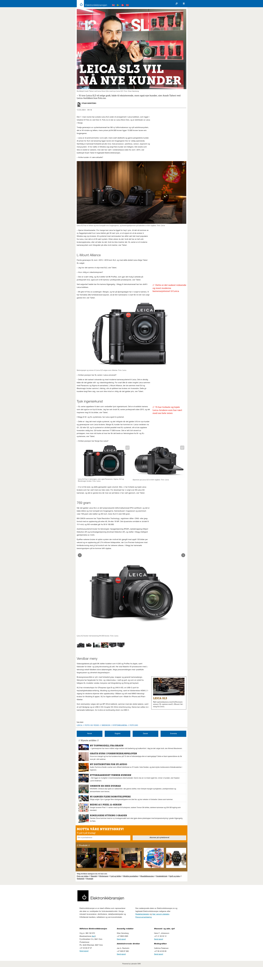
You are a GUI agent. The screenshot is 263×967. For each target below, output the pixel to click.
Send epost (84, 951)
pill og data (175, 876)
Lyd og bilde (115, 876)
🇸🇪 (118, 5)
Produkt (89, 879)
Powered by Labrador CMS (131, 964)
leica (79, 725)
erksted (81, 879)
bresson (106, 725)
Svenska (173, 734)
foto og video (92, 725)
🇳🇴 (127, 5)
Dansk (145, 734)
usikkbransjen (148, 876)
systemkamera (119, 725)
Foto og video (83, 876)
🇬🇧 (113, 5)
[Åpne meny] (183, 3)
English (117, 734)
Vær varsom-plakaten (160, 914)
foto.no (134, 725)
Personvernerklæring (143, 917)
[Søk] (176, 3)
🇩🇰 (122, 5)
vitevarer (104, 876)
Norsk (89, 734)
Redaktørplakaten (142, 914)
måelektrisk (162, 876)
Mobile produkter (130, 876)
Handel (94, 876)
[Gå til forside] (91, 3)
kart (93, 936)
